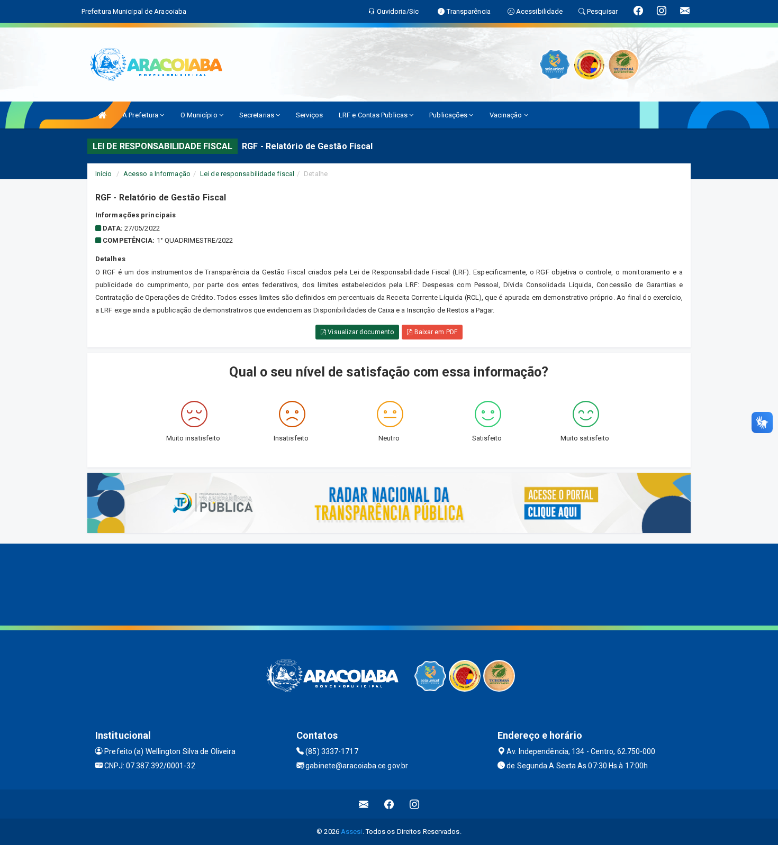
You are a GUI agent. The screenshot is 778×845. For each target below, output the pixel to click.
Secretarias (257, 115)
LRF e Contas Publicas (374, 115)
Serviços (309, 115)
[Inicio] (102, 115)
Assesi (352, 831)
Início (103, 174)
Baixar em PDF (434, 332)
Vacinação (507, 115)
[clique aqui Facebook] (389, 804)
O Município (199, 115)
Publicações (449, 115)
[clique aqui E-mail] (364, 804)
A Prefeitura (141, 115)
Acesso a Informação (157, 174)
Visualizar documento (360, 332)
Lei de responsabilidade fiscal (247, 174)
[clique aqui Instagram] (414, 804)
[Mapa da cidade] (389, 583)
